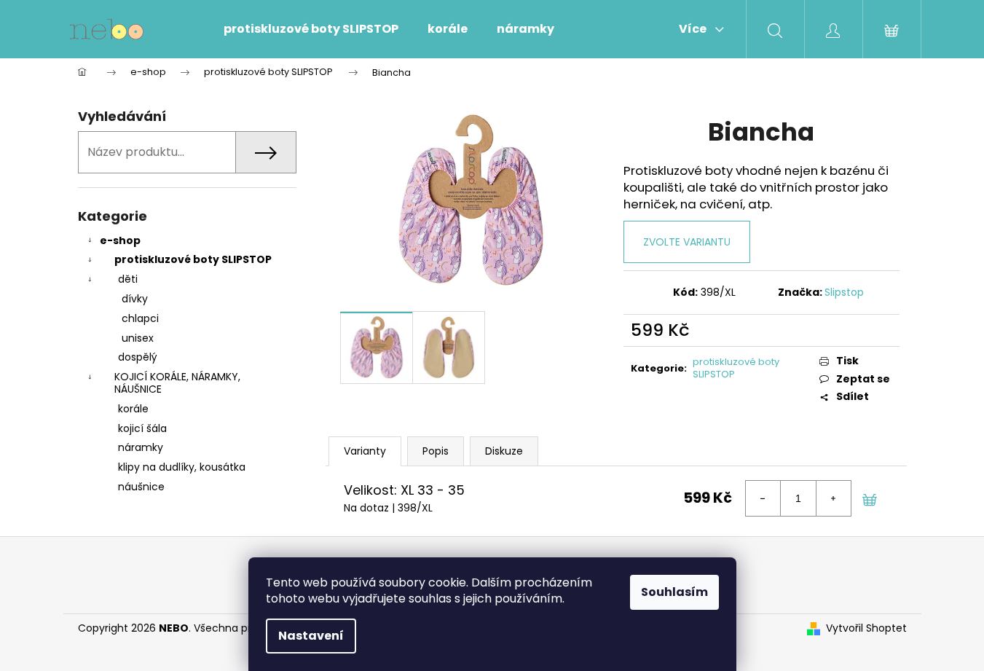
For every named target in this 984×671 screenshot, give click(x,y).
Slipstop (844, 292)
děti (128, 279)
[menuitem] (311, 29)
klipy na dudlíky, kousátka (181, 467)
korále (133, 408)
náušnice (141, 486)
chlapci (140, 318)
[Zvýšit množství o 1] (833, 498)
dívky (135, 298)
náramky (140, 447)
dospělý (137, 357)
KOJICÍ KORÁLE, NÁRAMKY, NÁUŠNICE (177, 382)
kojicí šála (142, 428)
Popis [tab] (435, 451)
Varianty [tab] (365, 451)
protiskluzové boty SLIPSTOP (193, 259)
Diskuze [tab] (504, 451)
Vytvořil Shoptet (866, 628)
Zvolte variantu (687, 242)
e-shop (120, 240)
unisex (138, 338)
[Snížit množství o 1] (763, 498)
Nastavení (311, 635)
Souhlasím (674, 592)
